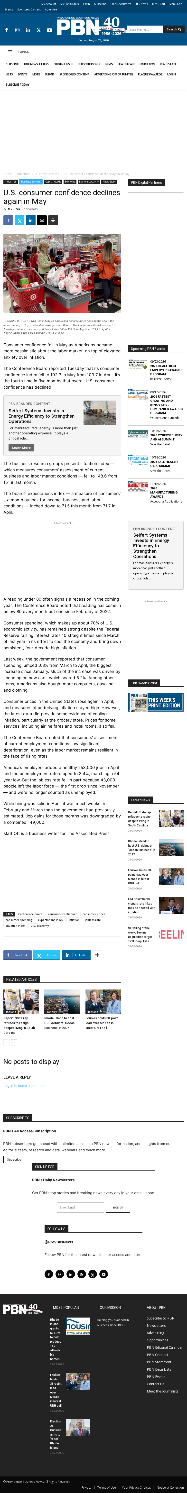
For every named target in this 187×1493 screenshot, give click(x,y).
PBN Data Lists (159, 1369)
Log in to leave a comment (24, 1085)
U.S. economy (40, 925)
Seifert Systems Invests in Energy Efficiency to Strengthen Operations (42, 416)
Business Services (47, 174)
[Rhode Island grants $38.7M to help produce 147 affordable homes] (78, 1326)
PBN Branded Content (29, 403)
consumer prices (94, 914)
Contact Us (155, 1384)
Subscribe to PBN (161, 1318)
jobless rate (93, 920)
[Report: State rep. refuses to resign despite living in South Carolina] (21, 1001)
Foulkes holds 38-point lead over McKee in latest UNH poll (101, 1023)
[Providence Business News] (93, 26)
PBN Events (156, 1376)
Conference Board (30, 914)
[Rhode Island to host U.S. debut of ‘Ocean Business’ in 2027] (62, 1001)
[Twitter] (39, 30)
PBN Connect (157, 1354)
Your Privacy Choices (136, 1487)
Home (7, 174)
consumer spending (19, 920)
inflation (74, 920)
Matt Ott (14, 209)
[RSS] (81, 1274)
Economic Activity (89, 181)
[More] (97, 955)
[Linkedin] (28, 30)
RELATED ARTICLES (21, 979)
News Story (109, 181)
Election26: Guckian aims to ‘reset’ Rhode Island (55, 1434)
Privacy (86, 1487)
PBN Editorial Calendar (165, 1347)
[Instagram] (17, 30)
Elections (10, 1012)
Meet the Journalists (162, 1391)
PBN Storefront (159, 1362)
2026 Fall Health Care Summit (164, 464)
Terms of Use (106, 1487)
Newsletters (156, 1325)
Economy (70, 181)
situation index (15, 925)
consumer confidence (62, 914)
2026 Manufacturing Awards (164, 492)
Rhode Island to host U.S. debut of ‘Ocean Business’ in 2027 (59, 1023)
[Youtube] (49, 30)
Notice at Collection (170, 1487)
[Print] (53, 220)
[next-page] (14, 1042)
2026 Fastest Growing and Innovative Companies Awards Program (166, 405)
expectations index (50, 920)
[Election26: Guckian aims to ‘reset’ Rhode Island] (78, 1427)
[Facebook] (6, 30)
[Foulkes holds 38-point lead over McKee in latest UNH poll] (103, 1001)
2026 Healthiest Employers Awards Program (166, 370)
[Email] (42, 220)
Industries (23, 174)
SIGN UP (118, 1207)
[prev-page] (6, 1042)
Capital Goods (53, 181)
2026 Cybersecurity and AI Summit (166, 437)
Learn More (21, 447)
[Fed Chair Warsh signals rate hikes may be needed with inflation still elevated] (171, 905)
